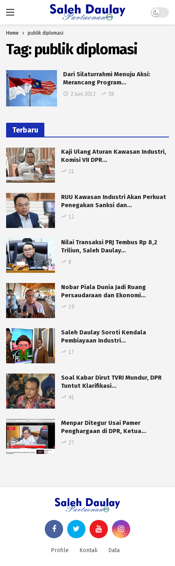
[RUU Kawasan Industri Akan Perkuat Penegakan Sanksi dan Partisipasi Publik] (30, 210)
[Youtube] (99, 529)
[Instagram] (121, 529)
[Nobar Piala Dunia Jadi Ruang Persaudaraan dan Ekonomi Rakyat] (30, 300)
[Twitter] (76, 529)
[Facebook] (54, 529)
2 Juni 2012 (83, 94)
